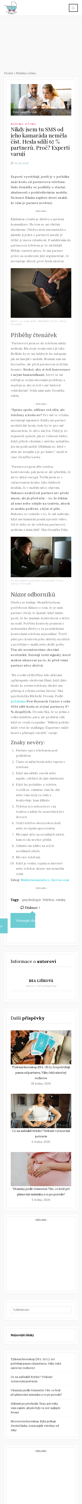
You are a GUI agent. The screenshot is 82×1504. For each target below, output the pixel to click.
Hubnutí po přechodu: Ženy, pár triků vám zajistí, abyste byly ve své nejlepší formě (35, 1408)
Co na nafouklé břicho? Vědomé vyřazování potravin (31, 1379)
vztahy (61, 900)
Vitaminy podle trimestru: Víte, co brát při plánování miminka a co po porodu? (36, 1392)
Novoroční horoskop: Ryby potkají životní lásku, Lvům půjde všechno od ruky (35, 1426)
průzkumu (18, 701)
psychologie (31, 900)
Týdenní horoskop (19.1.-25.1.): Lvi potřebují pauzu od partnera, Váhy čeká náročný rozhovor (41, 1072)
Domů (8, 73)
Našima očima (26, 73)
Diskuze (32, 907)
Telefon (48, 900)
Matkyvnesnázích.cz (35, 880)
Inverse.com (60, 880)
